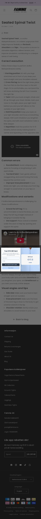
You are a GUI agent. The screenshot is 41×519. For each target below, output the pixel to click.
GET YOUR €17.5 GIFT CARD (11, 264)
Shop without (10, 267)
